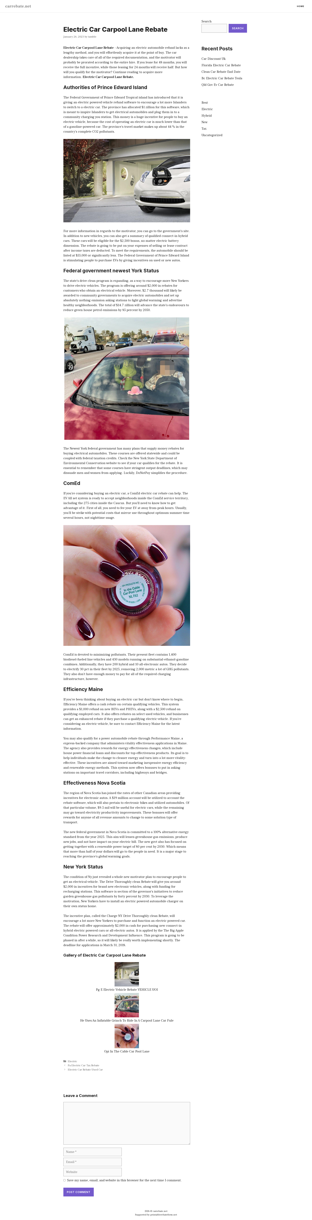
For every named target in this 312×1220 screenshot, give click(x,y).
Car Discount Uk (214, 59)
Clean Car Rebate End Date (221, 72)
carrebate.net (18, 6)
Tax (204, 129)
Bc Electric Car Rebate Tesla (222, 78)
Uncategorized (212, 135)
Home (300, 6)
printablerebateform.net (163, 1214)
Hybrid (207, 116)
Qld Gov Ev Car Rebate (218, 85)
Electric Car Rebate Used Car (85, 1069)
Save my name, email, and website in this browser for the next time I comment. (124, 1180)
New (205, 122)
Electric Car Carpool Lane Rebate (88, 48)
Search (207, 21)
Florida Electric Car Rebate (221, 65)
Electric (72, 1061)
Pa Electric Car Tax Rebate (83, 1065)
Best (205, 103)
